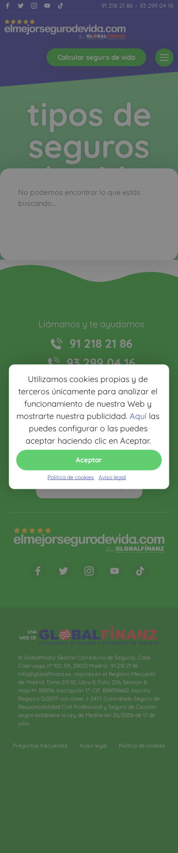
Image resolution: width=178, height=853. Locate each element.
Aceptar (89, 459)
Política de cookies (70, 476)
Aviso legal (112, 476)
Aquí (138, 415)
